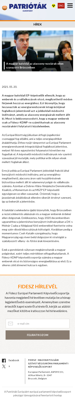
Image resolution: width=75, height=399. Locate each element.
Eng (61, 5)
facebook (13, 360)
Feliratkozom (37, 335)
